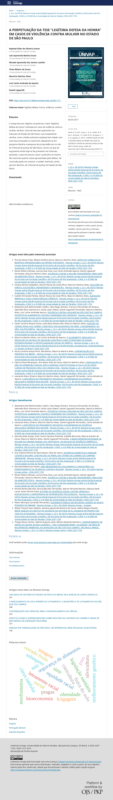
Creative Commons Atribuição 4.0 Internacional (79, 761)
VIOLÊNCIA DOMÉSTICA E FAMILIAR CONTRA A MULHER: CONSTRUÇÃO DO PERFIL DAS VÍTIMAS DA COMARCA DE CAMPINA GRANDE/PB (55, 455)
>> (17, 392)
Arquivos (20, 10)
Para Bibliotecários (16, 565)
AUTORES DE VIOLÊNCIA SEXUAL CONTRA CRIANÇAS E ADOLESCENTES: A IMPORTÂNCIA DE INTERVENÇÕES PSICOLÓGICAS (52, 493)
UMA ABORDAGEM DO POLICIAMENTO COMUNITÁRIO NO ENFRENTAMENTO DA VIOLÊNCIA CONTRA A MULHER (54, 468)
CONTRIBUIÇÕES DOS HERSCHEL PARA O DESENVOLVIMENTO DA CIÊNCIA (43, 611)
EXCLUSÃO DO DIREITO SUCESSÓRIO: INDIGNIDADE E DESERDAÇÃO (59, 286)
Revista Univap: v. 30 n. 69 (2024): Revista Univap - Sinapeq (64, 505)
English (12, 723)
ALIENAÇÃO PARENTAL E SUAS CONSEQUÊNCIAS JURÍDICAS (57, 297)
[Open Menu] (9, 3)
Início (11, 10)
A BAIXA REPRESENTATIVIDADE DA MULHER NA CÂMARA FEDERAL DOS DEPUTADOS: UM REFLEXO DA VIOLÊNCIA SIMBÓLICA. (58, 440)
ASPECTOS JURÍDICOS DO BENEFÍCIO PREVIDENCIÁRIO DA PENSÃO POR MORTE (58, 261)
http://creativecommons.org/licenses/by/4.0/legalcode (35, 770)
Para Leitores (14, 557)
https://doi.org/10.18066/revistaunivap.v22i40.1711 (37, 100)
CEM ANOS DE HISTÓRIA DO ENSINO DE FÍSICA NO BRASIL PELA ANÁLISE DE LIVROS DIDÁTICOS (53, 594)
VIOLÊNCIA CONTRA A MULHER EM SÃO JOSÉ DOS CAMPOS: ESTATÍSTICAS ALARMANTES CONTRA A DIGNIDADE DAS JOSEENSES (58, 313)
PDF (74, 106)
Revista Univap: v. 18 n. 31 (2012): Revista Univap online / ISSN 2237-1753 (48, 530)
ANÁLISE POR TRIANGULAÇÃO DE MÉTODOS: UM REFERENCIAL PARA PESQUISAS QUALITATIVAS (53, 627)
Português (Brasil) (17, 727)
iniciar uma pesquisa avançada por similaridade (49, 542)
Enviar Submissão (19, 578)
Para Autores (14, 561)
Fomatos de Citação (78, 154)
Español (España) (17, 732)
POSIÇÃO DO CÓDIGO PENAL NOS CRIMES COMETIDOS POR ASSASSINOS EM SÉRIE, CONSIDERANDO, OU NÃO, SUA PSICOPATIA (57, 326)
